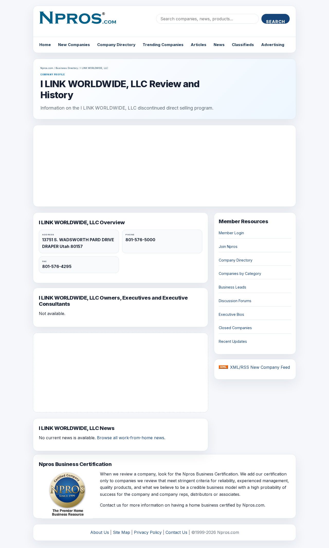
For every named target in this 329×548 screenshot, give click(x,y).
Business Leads (232, 287)
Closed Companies (235, 328)
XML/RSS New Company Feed (260, 367)
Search (275, 21)
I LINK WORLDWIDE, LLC (94, 68)
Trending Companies (163, 44)
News (219, 44)
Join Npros (228, 246)
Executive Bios (231, 314)
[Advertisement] (164, 166)
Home (45, 44)
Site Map (121, 532)
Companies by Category (240, 273)
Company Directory (116, 44)
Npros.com (46, 68)
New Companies (74, 44)
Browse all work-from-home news (130, 437)
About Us (99, 532)
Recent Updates (233, 341)
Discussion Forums (235, 301)
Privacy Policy (148, 532)
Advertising (272, 44)
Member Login (231, 233)
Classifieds (243, 44)
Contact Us (176, 532)
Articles (198, 44)
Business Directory (67, 68)
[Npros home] (81, 22)
